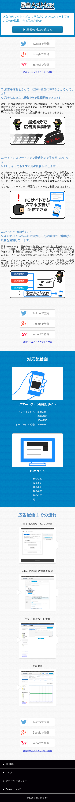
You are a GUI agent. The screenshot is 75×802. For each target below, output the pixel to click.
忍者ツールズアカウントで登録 (37, 72)
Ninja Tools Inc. (40, 798)
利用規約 (10, 764)
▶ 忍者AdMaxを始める (37, 29)
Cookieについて (13, 789)
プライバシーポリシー (16, 781)
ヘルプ (9, 772)
